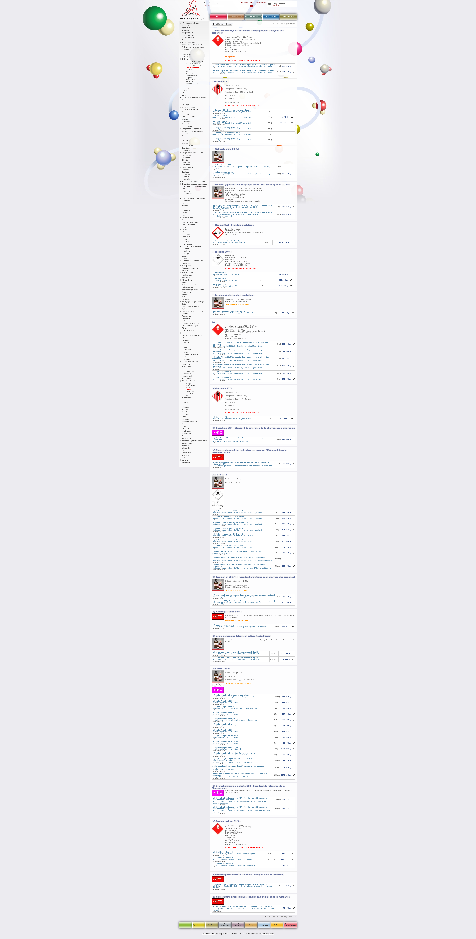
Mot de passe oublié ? (247, 2)
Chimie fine (212, 925)
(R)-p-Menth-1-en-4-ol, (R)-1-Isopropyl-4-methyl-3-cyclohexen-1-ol (236, 312)
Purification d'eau (188, 371)
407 (277, 24)
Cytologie (189, 69)
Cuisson (185, 143)
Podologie (185, 342)
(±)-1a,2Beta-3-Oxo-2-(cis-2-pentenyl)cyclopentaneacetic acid (235, 653)
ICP (183, 232)
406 (273, 24)
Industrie (185, 242)
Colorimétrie (186, 121)
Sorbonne (185, 424)
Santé (185, 925)
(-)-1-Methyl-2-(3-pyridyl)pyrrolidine (225, 273)
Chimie (188, 389)
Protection (277, 925)
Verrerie (185, 460)
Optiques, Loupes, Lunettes (192, 311)
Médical (185, 270)
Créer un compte (261, 2)
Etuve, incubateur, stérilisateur (193, 198)
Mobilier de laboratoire (190, 285)
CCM (183, 102)
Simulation (186, 414)
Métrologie (186, 278)
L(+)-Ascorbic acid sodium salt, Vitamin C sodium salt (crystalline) (237, 512)
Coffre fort (186, 114)
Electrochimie (187, 179)
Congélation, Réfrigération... (192, 129)
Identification (187, 234)
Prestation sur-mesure (190, 357)
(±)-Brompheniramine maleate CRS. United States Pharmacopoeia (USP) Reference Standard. (239, 800)
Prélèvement (186, 350)
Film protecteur (187, 203)
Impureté (189, 393)
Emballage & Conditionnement (193, 181)
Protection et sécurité (190, 362)
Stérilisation (186, 434)
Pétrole (184, 328)
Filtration (185, 205)
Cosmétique (186, 136)
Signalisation (187, 412)
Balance (185, 52)
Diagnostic (189, 73)
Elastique (185, 177)
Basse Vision (186, 54)
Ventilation (186, 457)
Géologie (185, 220)
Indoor (184, 239)
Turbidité (185, 446)
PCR (187, 86)
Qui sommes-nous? (236, 17)
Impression (186, 237)
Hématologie (190, 80)
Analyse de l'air (187, 33)
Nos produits (271, 17)
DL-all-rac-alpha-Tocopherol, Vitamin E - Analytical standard (234, 696)
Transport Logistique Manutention (194, 441)
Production (186, 359)
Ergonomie (186, 191)
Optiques (185, 309)
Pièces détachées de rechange (193, 335)
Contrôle (185, 133)
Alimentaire (186, 30)
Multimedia (186, 294)
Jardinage (185, 254)
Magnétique (186, 263)
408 (281, 24)
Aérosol (188, 383)
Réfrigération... (187, 400)
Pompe (184, 347)
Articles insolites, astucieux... (193, 47)
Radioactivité (187, 376)
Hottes (184, 230)
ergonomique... (187, 193)
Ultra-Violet (186, 448)
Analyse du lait (187, 40)
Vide (183, 465)
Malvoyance (186, 266)
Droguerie (185, 169)
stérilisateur (186, 431)
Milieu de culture (192, 84)
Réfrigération (187, 397)
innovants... (186, 249)
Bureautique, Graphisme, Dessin (194, 97)
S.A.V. (184, 405)
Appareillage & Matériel (190, 42)
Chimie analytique (225, 924)
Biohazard (185, 57)
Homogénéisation (188, 225)
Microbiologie (187, 280)
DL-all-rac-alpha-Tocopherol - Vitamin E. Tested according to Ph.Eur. (237, 754)
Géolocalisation (187, 217)
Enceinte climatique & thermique (194, 184)
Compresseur (187, 126)
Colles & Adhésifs (188, 117)
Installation (186, 251)
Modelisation (186, 292)
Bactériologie (190, 385)
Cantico (265, 934)
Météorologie (187, 275)
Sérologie (185, 409)
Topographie (186, 438)
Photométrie (186, 333)
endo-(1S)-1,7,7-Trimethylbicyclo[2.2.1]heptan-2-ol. (231, 128)
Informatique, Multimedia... (192, 246)
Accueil (218, 17)
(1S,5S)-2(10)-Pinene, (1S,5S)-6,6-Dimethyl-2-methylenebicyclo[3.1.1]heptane (244, 65)
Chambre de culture (193, 65)
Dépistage (186, 148)
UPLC (184, 450)
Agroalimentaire (198, 925)
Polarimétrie (186, 345)
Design (251, 925)
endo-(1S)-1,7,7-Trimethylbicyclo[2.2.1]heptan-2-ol (231, 111)
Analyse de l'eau (188, 35)
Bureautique (186, 95)
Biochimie (189, 387)
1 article (276, 5)
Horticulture (186, 227)
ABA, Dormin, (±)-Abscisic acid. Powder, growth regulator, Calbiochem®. (239, 626)
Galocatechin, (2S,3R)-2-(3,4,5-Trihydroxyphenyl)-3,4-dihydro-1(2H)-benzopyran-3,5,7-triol (242, 166)
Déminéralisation (188, 145)
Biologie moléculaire (193, 63)
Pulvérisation (187, 366)
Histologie (189, 82)
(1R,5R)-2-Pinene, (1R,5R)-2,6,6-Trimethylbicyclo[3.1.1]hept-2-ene (237, 372)
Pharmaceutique (188, 330)
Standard (185, 429)
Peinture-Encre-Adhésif (190, 323)
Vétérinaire (186, 462)
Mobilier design (187, 287)
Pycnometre (186, 374)
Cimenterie (186, 112)
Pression (185, 352)
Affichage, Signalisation (191, 23)
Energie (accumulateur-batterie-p (194, 186)
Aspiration (186, 49)
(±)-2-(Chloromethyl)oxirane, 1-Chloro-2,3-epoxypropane (233, 853)
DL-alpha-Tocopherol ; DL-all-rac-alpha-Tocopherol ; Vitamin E (234, 707)
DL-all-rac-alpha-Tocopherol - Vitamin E (226, 702)
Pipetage (185, 340)
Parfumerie (186, 318)
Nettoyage (186, 299)
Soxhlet (185, 426)
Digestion (185, 160)
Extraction (186, 201)
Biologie (185, 59)
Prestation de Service (190, 354)
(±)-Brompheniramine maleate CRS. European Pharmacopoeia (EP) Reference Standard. (241, 809)
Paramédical (186, 316)
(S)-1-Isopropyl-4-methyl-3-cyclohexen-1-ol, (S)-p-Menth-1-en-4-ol (243, 596)
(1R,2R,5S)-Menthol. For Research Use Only (228, 242)
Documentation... (188, 167)
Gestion (271, 934)
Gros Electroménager (190, 222)
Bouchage (186, 88)
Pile (183, 338)
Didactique (186, 157)
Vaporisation (186, 453)
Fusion (184, 213)
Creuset (185, 141)
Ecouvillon (186, 174)
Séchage (185, 407)
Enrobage (185, 189)
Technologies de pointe (238, 924)
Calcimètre (186, 100)
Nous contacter (288, 17)
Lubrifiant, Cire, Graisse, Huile (193, 261)
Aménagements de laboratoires (290, 924)
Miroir (184, 282)
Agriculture (186, 28)
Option (184, 304)
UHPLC (188, 395)
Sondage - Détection (189, 421)
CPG (183, 138)
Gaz (183, 215)
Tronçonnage (187, 443)
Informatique (187, 244)
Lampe (184, 256)
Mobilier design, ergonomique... (194, 290)
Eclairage (185, 172)
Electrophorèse (191, 76)
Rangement (186, 378)
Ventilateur (186, 455)
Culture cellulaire (193, 67)
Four (183, 208)
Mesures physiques (189, 273)
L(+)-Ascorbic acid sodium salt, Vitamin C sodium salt (232, 535)
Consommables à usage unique (193, 131)
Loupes (184, 258)
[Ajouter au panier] (294, 66)
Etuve (184, 196)
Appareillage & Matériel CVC (192, 45)
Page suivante (289, 24)
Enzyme (189, 78)
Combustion (186, 124)
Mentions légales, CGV (253, 17)
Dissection (186, 162)
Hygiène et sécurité (264, 924)
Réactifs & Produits (189, 381)
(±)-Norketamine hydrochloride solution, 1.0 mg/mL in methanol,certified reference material (243, 908)
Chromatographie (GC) (190, 109)
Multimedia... (187, 297)
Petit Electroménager (190, 326)
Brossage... (186, 90)
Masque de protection (190, 268)
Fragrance (186, 210)
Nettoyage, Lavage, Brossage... (193, 302)
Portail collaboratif (208, 934)
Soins (184, 417)
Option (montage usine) (191, 306)
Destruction (186, 155)
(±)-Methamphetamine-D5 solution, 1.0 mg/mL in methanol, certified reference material (242, 886)
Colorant (185, 119)
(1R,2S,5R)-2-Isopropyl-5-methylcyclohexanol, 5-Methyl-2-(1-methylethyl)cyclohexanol (242, 207)
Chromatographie (188, 107)
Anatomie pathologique (194, 61)
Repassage (186, 402)
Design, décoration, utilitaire (192, 153)
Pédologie (185, 321)
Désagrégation (187, 150)
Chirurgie (185, 105)
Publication (186, 364)
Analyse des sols (188, 37)
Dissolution (186, 165)
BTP (183, 93)
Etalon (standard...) (193, 391)
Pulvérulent (186, 369)
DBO (187, 71)
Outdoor (185, 314)
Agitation (185, 25)
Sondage (185, 419)
